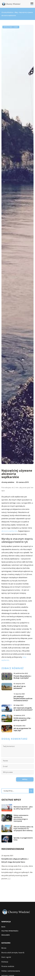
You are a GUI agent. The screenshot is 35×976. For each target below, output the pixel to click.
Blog (3, 927)
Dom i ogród (6, 957)
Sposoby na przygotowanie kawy (23, 839)
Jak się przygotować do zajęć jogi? (22, 729)
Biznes (3, 948)
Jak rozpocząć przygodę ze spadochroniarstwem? (23, 709)
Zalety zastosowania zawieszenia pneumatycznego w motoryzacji (21, 818)
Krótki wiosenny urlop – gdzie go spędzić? (23, 719)
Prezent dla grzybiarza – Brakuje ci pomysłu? (23, 677)
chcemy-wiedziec (7, 482)
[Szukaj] (31, 790)
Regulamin (5, 935)
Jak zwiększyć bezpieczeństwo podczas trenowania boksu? (23, 699)
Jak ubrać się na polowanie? (19, 687)
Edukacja (4, 962)
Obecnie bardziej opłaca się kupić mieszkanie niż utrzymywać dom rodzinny (23, 828)
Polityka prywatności (9, 931)
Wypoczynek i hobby (11, 27)
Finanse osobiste (7, 966)
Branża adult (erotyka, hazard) (12, 952)
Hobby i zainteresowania (10, 971)
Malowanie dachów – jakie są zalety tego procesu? (23, 808)
